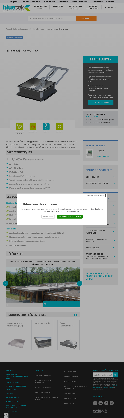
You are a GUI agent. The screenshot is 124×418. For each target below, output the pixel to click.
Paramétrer (48, 217)
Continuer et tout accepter (70, 217)
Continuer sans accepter (95, 195)
